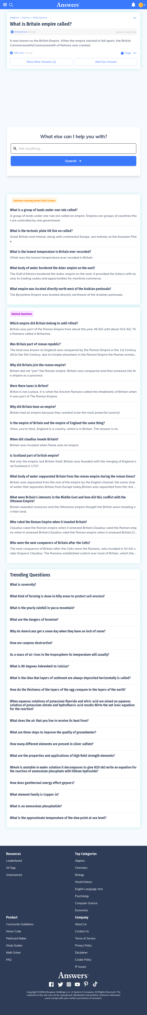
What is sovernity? (23, 584)
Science (26, 17)
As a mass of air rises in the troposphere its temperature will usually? (59, 654)
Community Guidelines (19, 924)
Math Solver (13, 952)
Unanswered (14, 875)
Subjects (14, 17)
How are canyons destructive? (31, 643)
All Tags (11, 868)
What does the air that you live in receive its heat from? (49, 721)
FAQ (8, 959)
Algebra (80, 860)
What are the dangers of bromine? (34, 619)
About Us (81, 924)
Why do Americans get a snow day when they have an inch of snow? (57, 631)
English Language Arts (89, 889)
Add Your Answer (106, 62)
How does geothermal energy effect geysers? (42, 783)
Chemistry (81, 868)
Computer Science (86, 903)
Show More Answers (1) (41, 62)
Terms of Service (85, 938)
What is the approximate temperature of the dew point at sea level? (58, 818)
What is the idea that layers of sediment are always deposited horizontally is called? (70, 678)
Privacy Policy (83, 945)
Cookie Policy (83, 959)
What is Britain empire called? (41, 24)
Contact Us (82, 931)
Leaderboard (14, 860)
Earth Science (40, 17)
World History (83, 882)
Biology (79, 875)
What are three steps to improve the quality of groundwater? (53, 732)
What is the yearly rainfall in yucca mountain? (42, 608)
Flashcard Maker (16, 938)
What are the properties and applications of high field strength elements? (62, 756)
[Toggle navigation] (5, 4)
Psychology (82, 896)
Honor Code (13, 931)
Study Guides (14, 945)
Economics (81, 910)
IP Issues (80, 966)
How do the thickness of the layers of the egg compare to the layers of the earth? (68, 690)
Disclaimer (81, 952)
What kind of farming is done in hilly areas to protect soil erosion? (57, 596)
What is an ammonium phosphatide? (36, 806)
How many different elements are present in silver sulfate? (51, 744)
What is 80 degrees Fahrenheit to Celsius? (39, 666)
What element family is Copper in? (34, 794)
